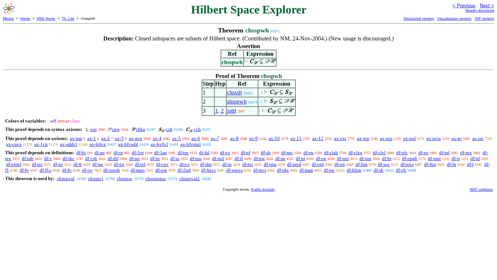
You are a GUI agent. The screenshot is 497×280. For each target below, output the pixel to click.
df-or (118, 152)
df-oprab (111, 170)
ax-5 (176, 138)
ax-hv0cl (159, 144)
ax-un (478, 138)
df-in (155, 158)
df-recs (259, 170)
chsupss (124, 178)
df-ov (87, 170)
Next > (487, 5)
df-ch (401, 170)
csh (169, 129)
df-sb (266, 152)
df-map (306, 170)
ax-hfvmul (190, 144)
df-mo (287, 152)
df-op (321, 158)
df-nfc (402, 152)
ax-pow (433, 138)
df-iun (365, 158)
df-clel (379, 152)
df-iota (407, 164)
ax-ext (340, 138)
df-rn (227, 164)
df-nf (245, 152)
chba (140, 129)
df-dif (113, 158)
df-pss (196, 158)
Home (25, 18)
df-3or (138, 152)
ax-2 (105, 138)
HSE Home (46, 18)
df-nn (329, 170)
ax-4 (157, 138)
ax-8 (234, 138)
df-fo (24, 170)
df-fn (451, 164)
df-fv (67, 170)
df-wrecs (234, 170)
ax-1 (91, 138)
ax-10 (274, 138)
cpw (116, 129)
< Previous (464, 5)
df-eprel (13, 164)
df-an (100, 152)
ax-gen (135, 138)
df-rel (140, 164)
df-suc (384, 164)
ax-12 (317, 138)
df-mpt (434, 158)
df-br (386, 158)
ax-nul (409, 138)
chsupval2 (189, 178)
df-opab (409, 158)
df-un (134, 158)
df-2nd (184, 170)
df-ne (423, 152)
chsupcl (95, 178)
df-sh (378, 170)
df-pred (294, 164)
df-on (339, 164)
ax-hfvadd (128, 144)
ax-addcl (68, 144)
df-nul (218, 158)
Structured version (418, 18)
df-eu (308, 152)
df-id (475, 158)
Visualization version (454, 18)
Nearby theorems (479, 10)
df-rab (27, 158)
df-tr (456, 158)
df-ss (174, 158)
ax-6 (195, 138)
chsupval (66, 178)
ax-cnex (14, 144)
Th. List (68, 18)
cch (197, 129)
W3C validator (481, 189)
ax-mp (76, 138)
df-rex (466, 152)
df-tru (183, 152)
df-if (239, 158)
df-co (184, 164)
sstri (231, 111)
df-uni (343, 158)
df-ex (225, 152)
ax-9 (253, 138)
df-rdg (283, 170)
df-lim (361, 164)
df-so (58, 164)
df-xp (119, 164)
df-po (37, 164)
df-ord (318, 164)
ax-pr (457, 138)
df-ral (444, 152)
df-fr (77, 164)
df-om (161, 170)
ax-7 (215, 138)
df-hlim (354, 170)
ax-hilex (98, 144)
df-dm (206, 164)
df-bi (81, 152)
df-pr (300, 158)
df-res (247, 164)
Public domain (263, 189)
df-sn (280, 158)
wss (93, 129)
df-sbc (69, 158)
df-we (97, 164)
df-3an (160, 152)
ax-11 (296, 138)
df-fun (430, 164)
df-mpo (138, 170)
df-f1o (46, 170)
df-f (470, 164)
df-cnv (162, 164)
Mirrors (8, 18)
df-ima (270, 164)
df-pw (259, 158)
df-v (48, 158)
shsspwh (237, 101)
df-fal (204, 152)
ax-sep (386, 138)
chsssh (234, 92)
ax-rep (363, 138)
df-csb (91, 158)
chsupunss (156, 178)
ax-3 (119, 138)
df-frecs (208, 170)
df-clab (331, 152)
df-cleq (355, 152)
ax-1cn (41, 144)
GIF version (484, 18)
